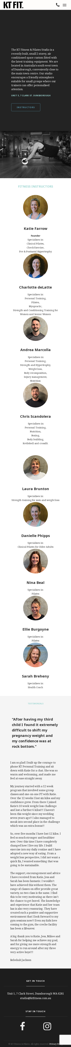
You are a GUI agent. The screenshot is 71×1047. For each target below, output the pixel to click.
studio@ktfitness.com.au (35, 998)
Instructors (26, 107)
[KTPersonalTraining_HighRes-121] (35, 154)
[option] (35, 154)
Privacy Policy (56, 1044)
